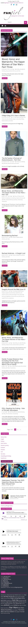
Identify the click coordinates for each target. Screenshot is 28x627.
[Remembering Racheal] (14, 216)
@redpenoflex (6, 578)
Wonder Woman (4, 613)
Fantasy (2, 441)
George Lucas (21, 600)
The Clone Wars (9, 413)
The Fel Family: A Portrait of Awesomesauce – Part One (11, 159)
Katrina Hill (11, 294)
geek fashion (4, 600)
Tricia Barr (22, 611)
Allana (15, 196)
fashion (23, 598)
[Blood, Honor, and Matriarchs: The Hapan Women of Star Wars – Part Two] (14, 174)
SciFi (2, 451)
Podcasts (3, 447)
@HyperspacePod (18, 587)
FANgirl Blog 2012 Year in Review (13, 115)
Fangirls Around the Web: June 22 (13, 289)
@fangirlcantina (7, 576)
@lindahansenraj (7, 579)
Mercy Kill (22, 294)
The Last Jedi (17, 611)
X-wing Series (11, 298)
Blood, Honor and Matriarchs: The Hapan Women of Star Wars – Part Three (13, 63)
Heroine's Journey (5, 445)
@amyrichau (6, 586)
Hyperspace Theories (17, 602)
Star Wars (18, 71)
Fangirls (17, 117)
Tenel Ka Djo (20, 199)
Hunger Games (9, 602)
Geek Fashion (4, 443)
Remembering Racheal (10, 235)
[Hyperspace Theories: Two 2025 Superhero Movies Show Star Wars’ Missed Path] (14, 464)
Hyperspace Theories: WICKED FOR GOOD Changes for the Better (18, 496)
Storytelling (8, 610)
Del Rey (18, 69)
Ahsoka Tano (3, 594)
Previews (3, 449)
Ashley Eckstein (17, 291)
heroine (21, 198)
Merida (3, 296)
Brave (22, 291)
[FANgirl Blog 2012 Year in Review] (14, 84)
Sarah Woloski (6, 607)
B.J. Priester (15, 594)
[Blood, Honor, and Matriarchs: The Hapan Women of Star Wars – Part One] (14, 311)
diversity (21, 69)
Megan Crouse (15, 119)
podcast (7, 605)
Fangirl (13, 69)
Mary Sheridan (9, 119)
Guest (11, 366)
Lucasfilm (14, 603)
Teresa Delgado (15, 609)
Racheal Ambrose (12, 71)
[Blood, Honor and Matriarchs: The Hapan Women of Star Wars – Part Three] (14, 33)
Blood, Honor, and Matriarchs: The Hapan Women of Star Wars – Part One (14, 339)
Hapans (7, 71)
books (19, 594)
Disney (11, 596)
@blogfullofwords (8, 583)
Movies (2, 605)
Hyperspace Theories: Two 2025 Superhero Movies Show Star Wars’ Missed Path (13, 482)
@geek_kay (5, 580)
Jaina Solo (20, 366)
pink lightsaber (8, 296)
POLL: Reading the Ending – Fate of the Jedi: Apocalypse (13, 409)
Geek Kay (3, 71)
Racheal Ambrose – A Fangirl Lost (13, 253)
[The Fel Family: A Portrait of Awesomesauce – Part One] (14, 132)
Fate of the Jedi (22, 343)
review (15, 605)
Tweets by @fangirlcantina (6, 505)
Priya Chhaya (21, 119)
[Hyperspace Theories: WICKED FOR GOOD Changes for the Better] (5, 495)
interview (24, 602)
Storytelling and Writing (6, 456)
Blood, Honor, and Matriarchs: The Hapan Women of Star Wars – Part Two (14, 192)
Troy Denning (12, 367)
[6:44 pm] (2, 412)
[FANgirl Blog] (2, 25)
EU (24, 69)
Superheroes (3, 458)
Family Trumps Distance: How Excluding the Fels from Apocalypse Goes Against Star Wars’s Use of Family (12, 361)
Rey (18, 605)
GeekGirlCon (18, 255)
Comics (22, 594)
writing (8, 613)
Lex (13, 117)
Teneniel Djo (4, 201)
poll (16, 412)
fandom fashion (18, 596)
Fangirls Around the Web (10, 292)
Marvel (17, 603)
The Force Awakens (9, 611)
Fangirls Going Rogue (15, 598)
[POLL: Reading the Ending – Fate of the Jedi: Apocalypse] (14, 383)
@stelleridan (6, 582)
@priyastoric (6, 584)
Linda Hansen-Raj (8, 603)
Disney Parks (4, 437)
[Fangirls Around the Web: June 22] (14, 271)
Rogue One (22, 605)
